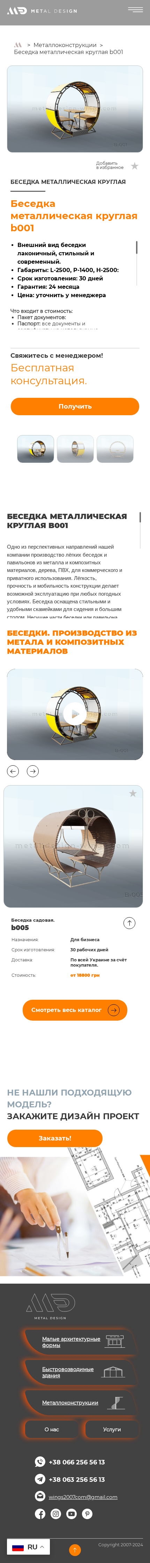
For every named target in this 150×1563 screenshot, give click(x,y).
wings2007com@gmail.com (83, 1497)
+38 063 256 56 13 (77, 1480)
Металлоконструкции (65, 45)
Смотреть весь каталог (66, 1010)
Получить (75, 406)
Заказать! (55, 1138)
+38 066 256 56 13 (77, 1462)
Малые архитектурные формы (71, 1342)
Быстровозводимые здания (68, 1372)
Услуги (112, 1429)
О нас (52, 1429)
